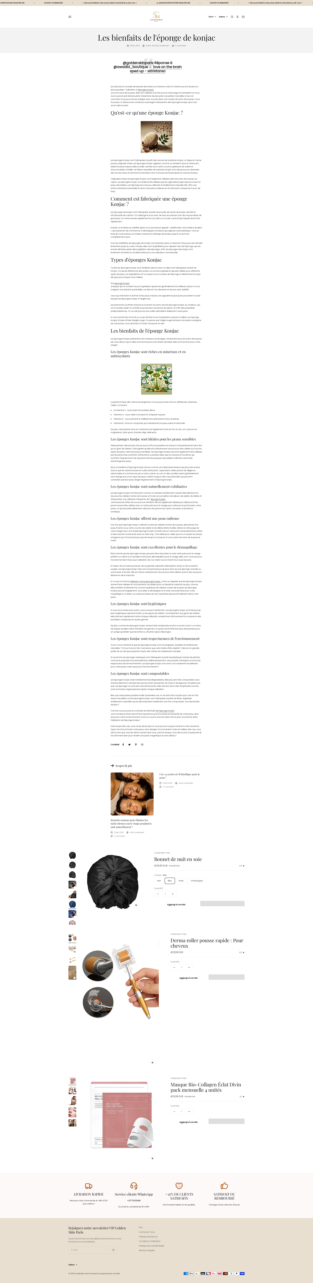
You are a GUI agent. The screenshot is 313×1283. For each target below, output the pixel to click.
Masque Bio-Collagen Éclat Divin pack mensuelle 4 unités (206, 1087)
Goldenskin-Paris (162, 852)
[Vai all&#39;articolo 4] (72, 885)
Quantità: (158, 888)
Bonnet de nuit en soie (178, 859)
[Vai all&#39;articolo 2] (72, 865)
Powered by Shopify (97, 1273)
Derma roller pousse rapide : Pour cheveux (207, 943)
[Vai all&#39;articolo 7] (72, 914)
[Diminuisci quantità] (157, 894)
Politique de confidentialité (151, 1245)
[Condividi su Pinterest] (135, 744)
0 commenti (180, 45)
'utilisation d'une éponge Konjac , (146, 581)
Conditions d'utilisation (150, 1241)
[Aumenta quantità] (172, 894)
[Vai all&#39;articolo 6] (72, 904)
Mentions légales (147, 1250)
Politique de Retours (148, 1236)
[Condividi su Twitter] (129, 744)
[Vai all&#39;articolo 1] (72, 855)
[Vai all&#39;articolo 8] (72, 924)
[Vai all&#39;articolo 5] (72, 894)
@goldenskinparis (138, 62)
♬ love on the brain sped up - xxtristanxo (156, 68)
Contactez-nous (147, 1232)
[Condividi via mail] (142, 744)
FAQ (141, 1227)
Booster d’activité (113, 1273)
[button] (222, 903)
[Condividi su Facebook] (123, 744)
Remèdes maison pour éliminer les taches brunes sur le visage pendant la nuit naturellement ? (131, 823)
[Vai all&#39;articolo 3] (72, 875)
